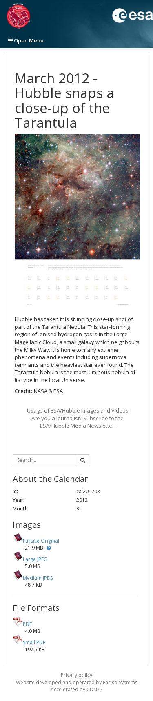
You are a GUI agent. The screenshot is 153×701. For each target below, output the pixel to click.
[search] (82, 460)
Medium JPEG (38, 578)
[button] (49, 547)
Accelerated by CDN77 (77, 689)
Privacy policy (76, 675)
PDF (27, 624)
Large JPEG (35, 559)
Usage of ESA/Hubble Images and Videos (78, 410)
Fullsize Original (41, 540)
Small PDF (34, 642)
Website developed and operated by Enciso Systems (76, 682)
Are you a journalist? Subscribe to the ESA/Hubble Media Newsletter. (77, 422)
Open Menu (28, 40)
